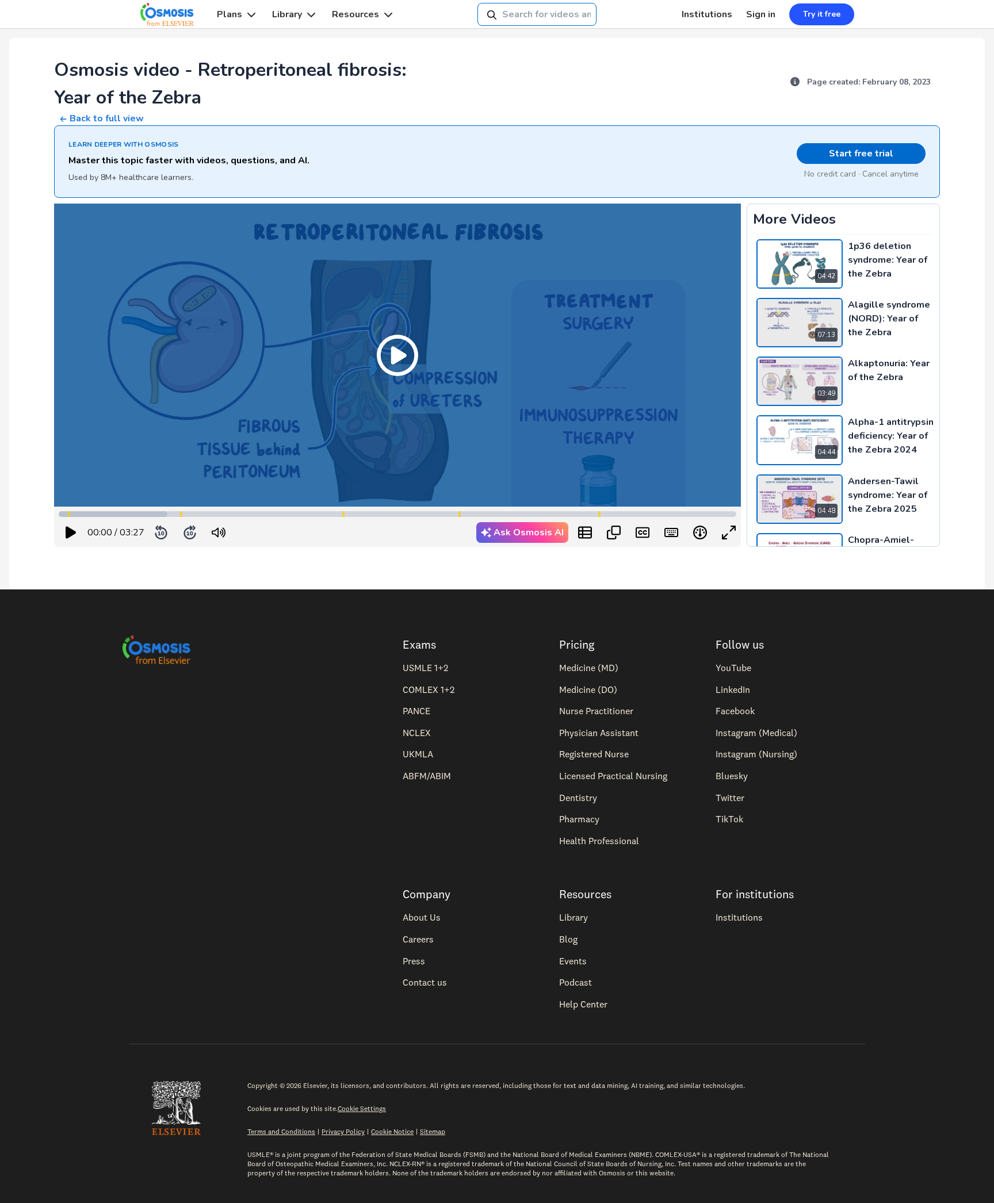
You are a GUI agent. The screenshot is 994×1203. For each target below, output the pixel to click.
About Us (422, 917)
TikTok (729, 819)
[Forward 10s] (190, 532)
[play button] (71, 532)
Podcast (575, 982)
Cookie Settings (362, 1108)
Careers (418, 939)
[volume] (219, 532)
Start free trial (861, 153)
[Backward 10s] (161, 532)
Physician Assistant (599, 732)
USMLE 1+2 (425, 667)
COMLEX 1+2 (428, 689)
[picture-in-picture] (614, 532)
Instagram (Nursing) (756, 754)
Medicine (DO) (588, 689)
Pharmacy (579, 819)
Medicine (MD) (588, 667)
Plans (229, 14)
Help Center (583, 1004)
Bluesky (732, 775)
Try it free (821, 14)
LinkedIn (733, 689)
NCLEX (417, 732)
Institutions (707, 14)
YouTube (733, 667)
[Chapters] (585, 532)
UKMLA (418, 754)
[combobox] (537, 14)
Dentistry (578, 797)
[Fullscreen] (729, 532)
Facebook (735, 711)
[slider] (266, 533)
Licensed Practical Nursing (613, 775)
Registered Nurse (594, 754)
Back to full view (107, 118)
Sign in (760, 14)
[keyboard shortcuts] (671, 532)
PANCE (416, 711)
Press (414, 961)
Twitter (730, 797)
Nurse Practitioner (596, 711)
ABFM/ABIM (427, 775)
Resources (355, 14)
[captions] (642, 532)
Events (573, 961)
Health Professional (599, 840)
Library (287, 14)
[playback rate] (700, 532)
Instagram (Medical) (756, 732)
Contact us (425, 982)
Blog (568, 939)
